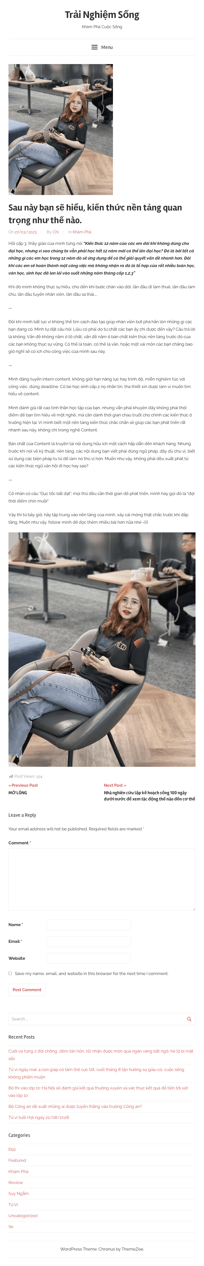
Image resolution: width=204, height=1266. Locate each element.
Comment (19, 842)
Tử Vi (13, 1204)
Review (15, 1182)
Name (15, 924)
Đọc (12, 1149)
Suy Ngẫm (18, 1193)
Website (16, 958)
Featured (17, 1160)
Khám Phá (82, 232)
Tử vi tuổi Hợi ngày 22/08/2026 (38, 1117)
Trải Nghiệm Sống (102, 15)
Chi (55, 232)
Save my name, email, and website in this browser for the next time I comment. (91, 973)
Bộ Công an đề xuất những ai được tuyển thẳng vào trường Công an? (75, 1106)
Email (15, 941)
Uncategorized (23, 1215)
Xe (10, 1226)
